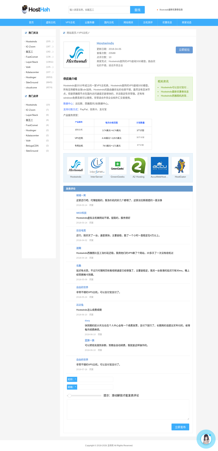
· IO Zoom (29, 46)
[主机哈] (40, 9)
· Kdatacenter (31, 72)
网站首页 (71, 32)
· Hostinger (30, 77)
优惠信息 (167, 22)
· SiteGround (31, 82)
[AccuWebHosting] (159, 165)
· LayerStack (31, 62)
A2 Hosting (138, 176)
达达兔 (79, 304)
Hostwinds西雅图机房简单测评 (177, 95)
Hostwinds (75, 176)
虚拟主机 (51, 22)
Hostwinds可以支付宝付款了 (176, 87)
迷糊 (78, 248)
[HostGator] (180, 165)
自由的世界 (82, 287)
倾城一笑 (81, 195)
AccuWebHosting (160, 176)
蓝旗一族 (89, 340)
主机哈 (110, 445)
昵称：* (72, 379)
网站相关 (128, 22)
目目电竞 (81, 230)
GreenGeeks (117, 176)
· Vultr (27, 67)
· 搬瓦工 (28, 51)
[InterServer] (97, 165)
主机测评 (148, 22)
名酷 (78, 265)
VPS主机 (70, 22)
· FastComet (31, 56)
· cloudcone (30, 87)
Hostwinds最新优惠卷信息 (171, 10)
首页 (31, 22)
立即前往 (184, 49)
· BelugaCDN (31, 145)
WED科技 (81, 213)
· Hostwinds (30, 41)
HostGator (180, 176)
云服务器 (89, 22)
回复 (91, 205)
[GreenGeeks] (118, 165)
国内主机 (109, 22)
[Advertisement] (39, 207)
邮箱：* (72, 387)
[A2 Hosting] (138, 165)
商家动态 (186, 22)
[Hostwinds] (76, 165)
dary (87, 320)
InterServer (97, 176)
